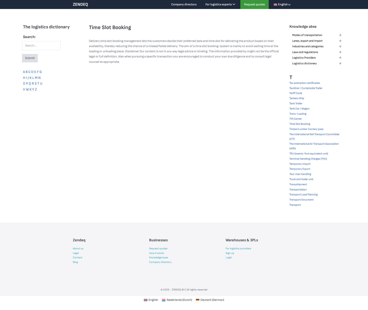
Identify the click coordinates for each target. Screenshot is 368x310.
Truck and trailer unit (301, 179)
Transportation (298, 189)
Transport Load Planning (303, 194)
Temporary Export (299, 168)
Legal (76, 253)
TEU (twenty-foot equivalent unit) (308, 153)
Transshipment (298, 184)
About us (78, 248)
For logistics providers (238, 248)
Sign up (230, 253)
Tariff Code (295, 93)
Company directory (184, 4)
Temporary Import (299, 164)
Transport (295, 204)
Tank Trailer (295, 103)
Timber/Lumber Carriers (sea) (306, 129)
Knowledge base (158, 257)
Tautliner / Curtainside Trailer (305, 88)
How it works (156, 253)
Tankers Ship (296, 98)
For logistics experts (218, 4)
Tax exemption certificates (304, 83)
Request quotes (254, 4)
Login (229, 257)
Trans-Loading (297, 113)
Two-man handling (300, 174)
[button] (317, 35)
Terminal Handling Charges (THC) (308, 158)
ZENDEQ (80, 4)
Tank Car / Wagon (299, 108)
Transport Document (301, 199)
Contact (77, 257)
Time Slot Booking (299, 124)
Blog (75, 262)
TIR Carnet (295, 118)
